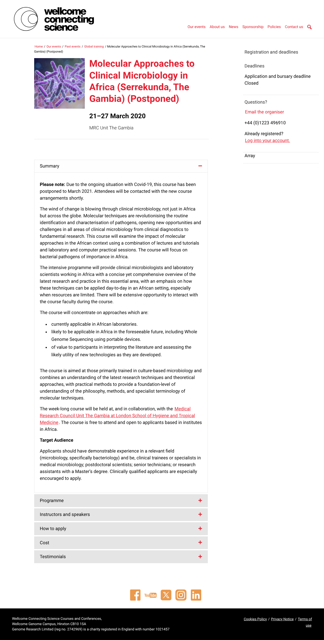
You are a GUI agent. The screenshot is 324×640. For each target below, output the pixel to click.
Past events (72, 46)
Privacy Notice (282, 619)
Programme (52, 500)
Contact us (294, 27)
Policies (274, 27)
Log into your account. (267, 140)
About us (217, 27)
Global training (94, 46)
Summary (49, 166)
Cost (44, 543)
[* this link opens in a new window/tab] (135, 595)
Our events (197, 27)
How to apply (53, 528)
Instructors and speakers (65, 514)
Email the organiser (264, 112)
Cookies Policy (255, 619)
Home (39, 46)
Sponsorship (253, 27)
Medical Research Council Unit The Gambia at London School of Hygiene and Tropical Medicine (117, 415)
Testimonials (53, 556)
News (233, 27)
